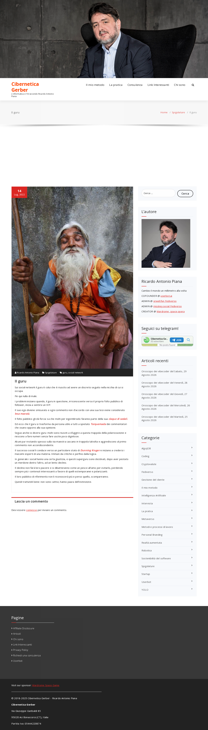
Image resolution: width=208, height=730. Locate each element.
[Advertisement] (104, 152)
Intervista (147, 503)
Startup (146, 574)
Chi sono (179, 85)
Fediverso (147, 471)
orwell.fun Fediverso (165, 301)
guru (65, 372)
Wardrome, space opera (171, 311)
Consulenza (135, 85)
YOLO (145, 589)
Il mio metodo (95, 85)
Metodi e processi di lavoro (157, 526)
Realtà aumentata (152, 542)
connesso (31, 510)
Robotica (147, 550)
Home (164, 112)
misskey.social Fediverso (167, 306)
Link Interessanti (158, 85)
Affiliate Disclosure (23, 628)
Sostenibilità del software (156, 558)
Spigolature (178, 112)
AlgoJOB (146, 448)
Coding (145, 456)
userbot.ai (166, 295)
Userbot (146, 581)
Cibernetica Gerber (25, 87)
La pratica (116, 85)
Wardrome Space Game (45, 685)
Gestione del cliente (153, 479)
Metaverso (148, 519)
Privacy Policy (20, 649)
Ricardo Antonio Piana (27, 372)
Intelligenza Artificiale (154, 495)
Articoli (17, 633)
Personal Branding (152, 534)
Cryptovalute (149, 464)
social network (75, 372)
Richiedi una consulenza (27, 655)
